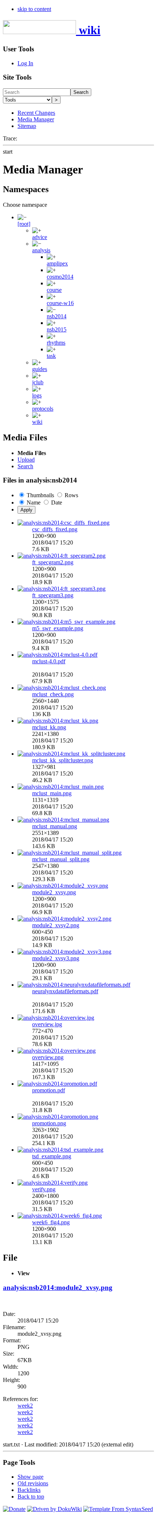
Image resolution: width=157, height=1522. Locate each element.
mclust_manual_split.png (60, 859)
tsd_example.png (51, 1156)
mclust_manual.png (54, 826)
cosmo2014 (60, 277)
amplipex (57, 263)
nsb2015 (56, 329)
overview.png (48, 1057)
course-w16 (60, 303)
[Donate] (14, 1509)
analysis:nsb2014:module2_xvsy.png (57, 1287)
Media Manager (36, 119)
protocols (42, 409)
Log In (25, 63)
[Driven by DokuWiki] (54, 1509)
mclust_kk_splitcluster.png (62, 760)
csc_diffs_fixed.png (54, 529)
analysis (41, 250)
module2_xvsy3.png (55, 958)
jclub (37, 382)
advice (39, 237)
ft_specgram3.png (52, 595)
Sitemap (27, 126)
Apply (26, 510)
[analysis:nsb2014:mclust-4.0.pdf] (57, 655)
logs (37, 395)
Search (80, 92)
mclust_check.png (53, 694)
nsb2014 (56, 316)
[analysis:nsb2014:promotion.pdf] (57, 1084)
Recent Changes (36, 113)
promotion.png (49, 1123)
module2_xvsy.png (54, 892)
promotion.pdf (48, 1090)
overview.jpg (47, 1024)
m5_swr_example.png (57, 628)
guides (39, 369)
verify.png (43, 1189)
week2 (25, 1405)
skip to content (34, 9)
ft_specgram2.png (52, 562)
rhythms (56, 343)
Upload (26, 459)
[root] (24, 224)
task (51, 356)
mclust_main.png (52, 793)
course (54, 290)
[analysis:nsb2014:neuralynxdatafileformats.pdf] (74, 985)
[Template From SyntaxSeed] (118, 1509)
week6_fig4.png (51, 1222)
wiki (37, 422)
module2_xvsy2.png (55, 925)
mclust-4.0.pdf (48, 661)
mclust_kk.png (49, 727)
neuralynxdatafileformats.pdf (65, 991)
